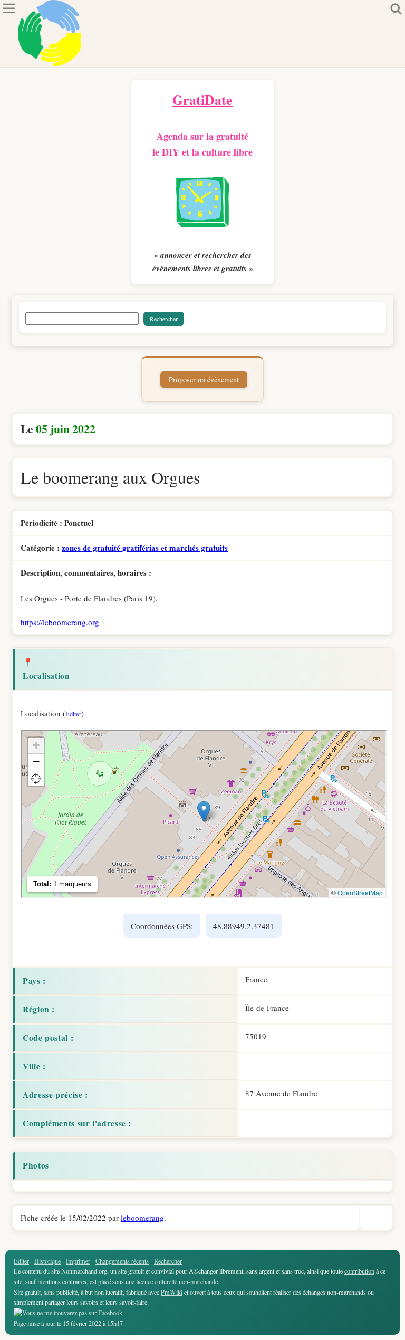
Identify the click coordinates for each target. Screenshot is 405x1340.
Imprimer (78, 1261)
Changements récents (122, 1261)
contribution (359, 1271)
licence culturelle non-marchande (177, 1281)
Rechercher (168, 1261)
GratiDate (202, 100)
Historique (47, 1261)
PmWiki (171, 1292)
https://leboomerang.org (60, 622)
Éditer (73, 714)
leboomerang (142, 1217)
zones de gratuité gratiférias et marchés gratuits (145, 547)
